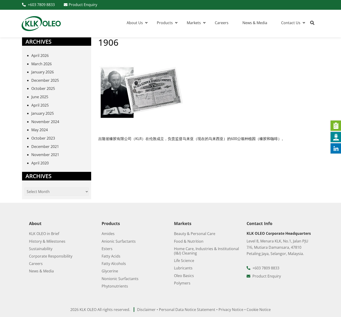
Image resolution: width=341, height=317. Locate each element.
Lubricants (183, 268)
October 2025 (43, 88)
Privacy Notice (231, 309)
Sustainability (40, 248)
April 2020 (40, 163)
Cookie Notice (259, 309)
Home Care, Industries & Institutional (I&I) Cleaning (206, 251)
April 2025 (40, 105)
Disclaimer (146, 309)
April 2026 (40, 55)
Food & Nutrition (188, 241)
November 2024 (45, 121)
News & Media (41, 271)
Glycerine (110, 271)
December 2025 (45, 80)
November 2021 (45, 154)
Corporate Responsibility (50, 256)
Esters (107, 248)
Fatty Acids (111, 256)
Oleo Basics (184, 275)
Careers (36, 263)
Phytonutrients (115, 286)
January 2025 (42, 113)
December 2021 (45, 146)
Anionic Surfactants (119, 241)
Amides (108, 233)
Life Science (184, 260)
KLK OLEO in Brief (44, 233)
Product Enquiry (83, 4)
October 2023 (43, 138)
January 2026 (42, 72)
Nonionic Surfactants (120, 278)
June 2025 (39, 96)
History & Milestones (47, 241)
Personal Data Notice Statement (187, 309)
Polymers (182, 283)
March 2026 (41, 63)
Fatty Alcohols (114, 263)
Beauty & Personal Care (194, 233)
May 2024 (39, 129)
